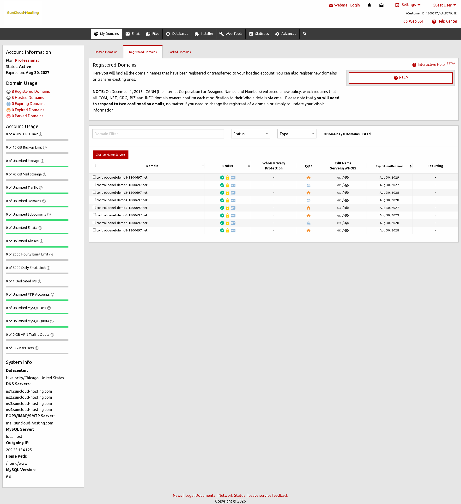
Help (403, 78)
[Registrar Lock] (227, 177)
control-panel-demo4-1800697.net (122, 200)
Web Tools (234, 34)
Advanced (289, 34)
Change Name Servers (110, 154)
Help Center (447, 21)
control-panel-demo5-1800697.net (122, 208)
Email (135, 34)
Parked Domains (180, 52)
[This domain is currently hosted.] (308, 177)
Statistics (262, 34)
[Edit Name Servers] (339, 177)
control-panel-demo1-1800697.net (122, 177)
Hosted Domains (106, 52)
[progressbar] (37, 139)
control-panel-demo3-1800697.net (122, 192)
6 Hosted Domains (27, 97)
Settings (408, 4)
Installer (206, 34)
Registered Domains (143, 52)
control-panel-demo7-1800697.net (122, 223)
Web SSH (416, 21)
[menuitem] (369, 5)
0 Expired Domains (27, 110)
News (177, 495)
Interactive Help (436, 64)
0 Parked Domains (27, 116)
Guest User (442, 5)
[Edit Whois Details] (346, 177)
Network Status (231, 495)
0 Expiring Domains (28, 103)
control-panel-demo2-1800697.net (122, 185)
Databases (179, 34)
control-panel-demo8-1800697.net (122, 230)
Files (155, 34)
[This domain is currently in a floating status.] (308, 185)
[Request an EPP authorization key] (233, 177)
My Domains (109, 34)
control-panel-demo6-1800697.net (122, 215)
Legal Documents (200, 495)
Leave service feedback (268, 495)
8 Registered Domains (30, 91)
